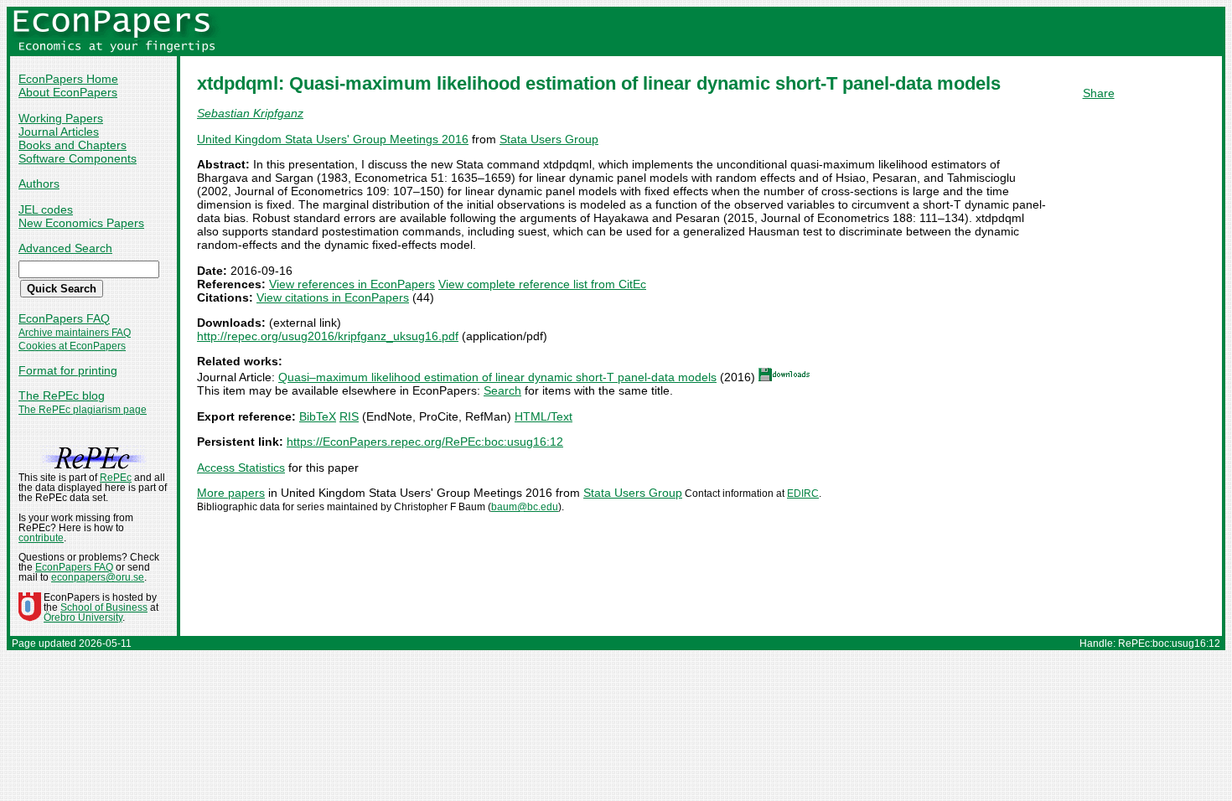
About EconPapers (67, 92)
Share (1099, 93)
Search (502, 390)
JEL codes (45, 209)
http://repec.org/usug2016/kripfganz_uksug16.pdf (327, 336)
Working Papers (60, 118)
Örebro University (83, 617)
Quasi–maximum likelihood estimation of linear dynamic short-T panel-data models (497, 377)
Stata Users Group (549, 139)
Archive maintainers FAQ (74, 333)
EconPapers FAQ (64, 318)
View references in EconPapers (352, 284)
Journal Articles (58, 131)
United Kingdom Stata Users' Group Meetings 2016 (332, 139)
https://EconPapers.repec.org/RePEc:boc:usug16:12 (425, 441)
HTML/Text (543, 416)
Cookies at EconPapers (72, 346)
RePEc (116, 478)
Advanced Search (65, 248)
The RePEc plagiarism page (82, 410)
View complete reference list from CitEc (542, 284)
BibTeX (317, 416)
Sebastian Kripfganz (250, 113)
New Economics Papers (81, 223)
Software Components (77, 158)
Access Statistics (241, 467)
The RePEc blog (61, 395)
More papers (231, 492)
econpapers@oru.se (97, 577)
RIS (349, 416)
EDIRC (803, 493)
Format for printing (67, 370)
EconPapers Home (68, 78)
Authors (39, 183)
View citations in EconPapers (332, 297)
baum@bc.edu (524, 507)
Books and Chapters (72, 145)
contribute (41, 538)
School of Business (104, 607)
